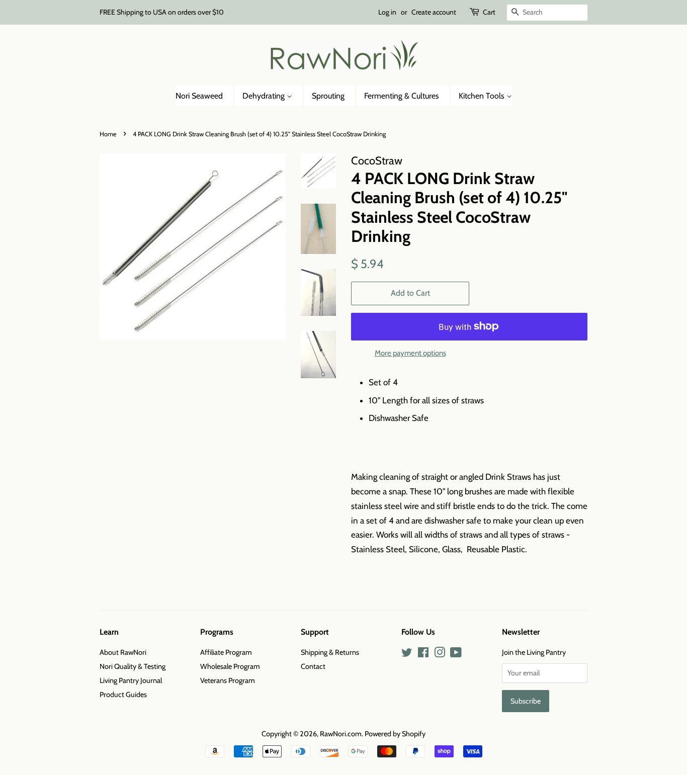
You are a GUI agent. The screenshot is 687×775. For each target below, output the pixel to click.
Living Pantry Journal (131, 680)
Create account (433, 12)
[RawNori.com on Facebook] (423, 654)
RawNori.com (341, 733)
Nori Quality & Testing (132, 666)
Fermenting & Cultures (401, 96)
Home (108, 134)
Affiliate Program (226, 652)
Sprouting (328, 96)
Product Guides (123, 694)
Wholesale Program (230, 666)
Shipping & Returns (330, 652)
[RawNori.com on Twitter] (406, 654)
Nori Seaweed (199, 96)
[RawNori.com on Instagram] (439, 654)
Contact (313, 666)
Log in (387, 12)
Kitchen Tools (482, 96)
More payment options (410, 353)
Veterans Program (227, 680)
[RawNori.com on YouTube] (456, 654)
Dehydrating (264, 96)
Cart (489, 12)
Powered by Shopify (395, 733)
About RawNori (123, 652)
